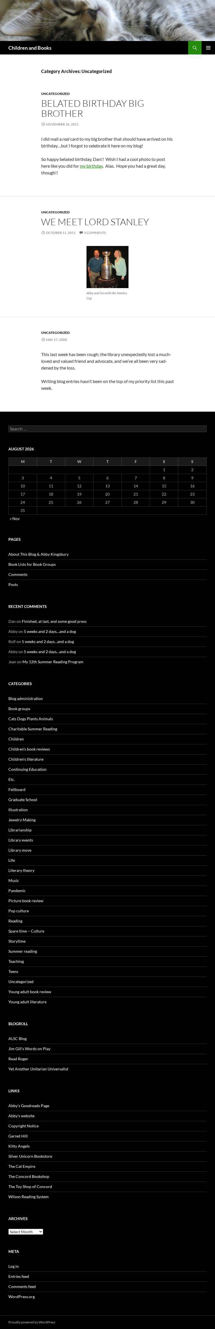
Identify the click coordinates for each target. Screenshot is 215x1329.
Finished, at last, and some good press (54, 621)
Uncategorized (55, 94)
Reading (15, 920)
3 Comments (95, 233)
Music (13, 880)
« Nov (15, 518)
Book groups (19, 708)
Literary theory (21, 870)
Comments (17, 574)
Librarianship (20, 830)
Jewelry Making (22, 819)
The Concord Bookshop (28, 1176)
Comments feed (22, 1286)
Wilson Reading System (28, 1196)
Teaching (16, 961)
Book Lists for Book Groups (32, 564)
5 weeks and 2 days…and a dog (50, 631)
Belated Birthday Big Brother (92, 108)
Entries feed (18, 1276)
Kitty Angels (19, 1146)
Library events (20, 840)
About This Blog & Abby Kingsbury (38, 554)
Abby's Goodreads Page (28, 1105)
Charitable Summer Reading (32, 728)
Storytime (16, 941)
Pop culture (18, 910)
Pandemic (17, 890)
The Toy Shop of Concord (30, 1186)
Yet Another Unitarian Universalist (38, 1068)
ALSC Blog (17, 1038)
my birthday (91, 165)
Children (16, 739)
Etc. (11, 779)
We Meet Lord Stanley (95, 221)
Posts (13, 584)
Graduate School (22, 799)
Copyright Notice (23, 1125)
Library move (19, 850)
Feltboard (16, 789)
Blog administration (25, 698)
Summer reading (22, 951)
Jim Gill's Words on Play (29, 1048)
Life (11, 860)
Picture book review (25, 900)
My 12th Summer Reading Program (52, 661)
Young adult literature (27, 1001)
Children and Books (30, 48)
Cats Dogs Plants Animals (30, 718)
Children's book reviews (29, 749)
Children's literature (25, 759)
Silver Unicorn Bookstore (30, 1156)
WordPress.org (21, 1296)
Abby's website (21, 1115)
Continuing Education (27, 769)
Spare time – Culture (26, 931)
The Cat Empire (21, 1166)
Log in (13, 1266)
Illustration (18, 809)
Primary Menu (208, 47)
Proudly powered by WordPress (31, 1322)
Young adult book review (29, 991)
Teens (13, 971)
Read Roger (18, 1058)
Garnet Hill (18, 1136)
